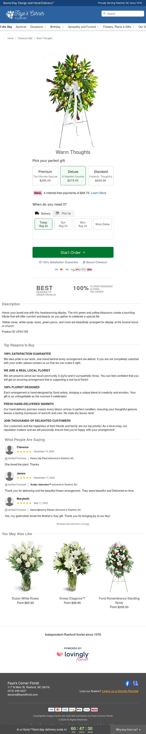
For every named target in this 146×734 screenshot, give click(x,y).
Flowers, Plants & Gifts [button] (117, 27)
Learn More (98, 193)
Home (11, 38)
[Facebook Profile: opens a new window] (127, 683)
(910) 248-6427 (17, 691)
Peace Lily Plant (39, 458)
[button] (136, 718)
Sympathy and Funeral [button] (82, 27)
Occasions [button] (37, 27)
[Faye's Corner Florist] (25, 14)
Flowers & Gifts (25, 38)
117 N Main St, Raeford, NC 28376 (29, 687)
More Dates (103, 224)
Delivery (46, 213)
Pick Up (66, 213)
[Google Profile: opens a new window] (135, 683)
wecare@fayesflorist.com (23, 694)
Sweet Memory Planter (42, 509)
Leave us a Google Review (120, 691)
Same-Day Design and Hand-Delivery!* (28, 3)
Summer (21, 27)
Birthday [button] (55, 27)
